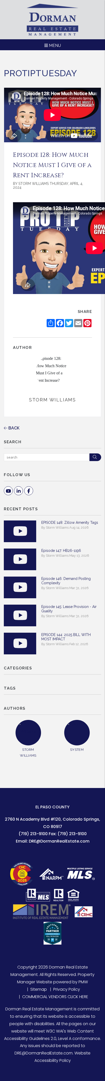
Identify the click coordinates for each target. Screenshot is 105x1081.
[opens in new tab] (23, 874)
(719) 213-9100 (33, 834)
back (13, 428)
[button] (8, 490)
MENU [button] (54, 45)
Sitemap (38, 989)
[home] (52, 19)
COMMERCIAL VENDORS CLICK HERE (55, 997)
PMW (83, 982)
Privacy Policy (66, 989)
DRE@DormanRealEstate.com (59, 841)
